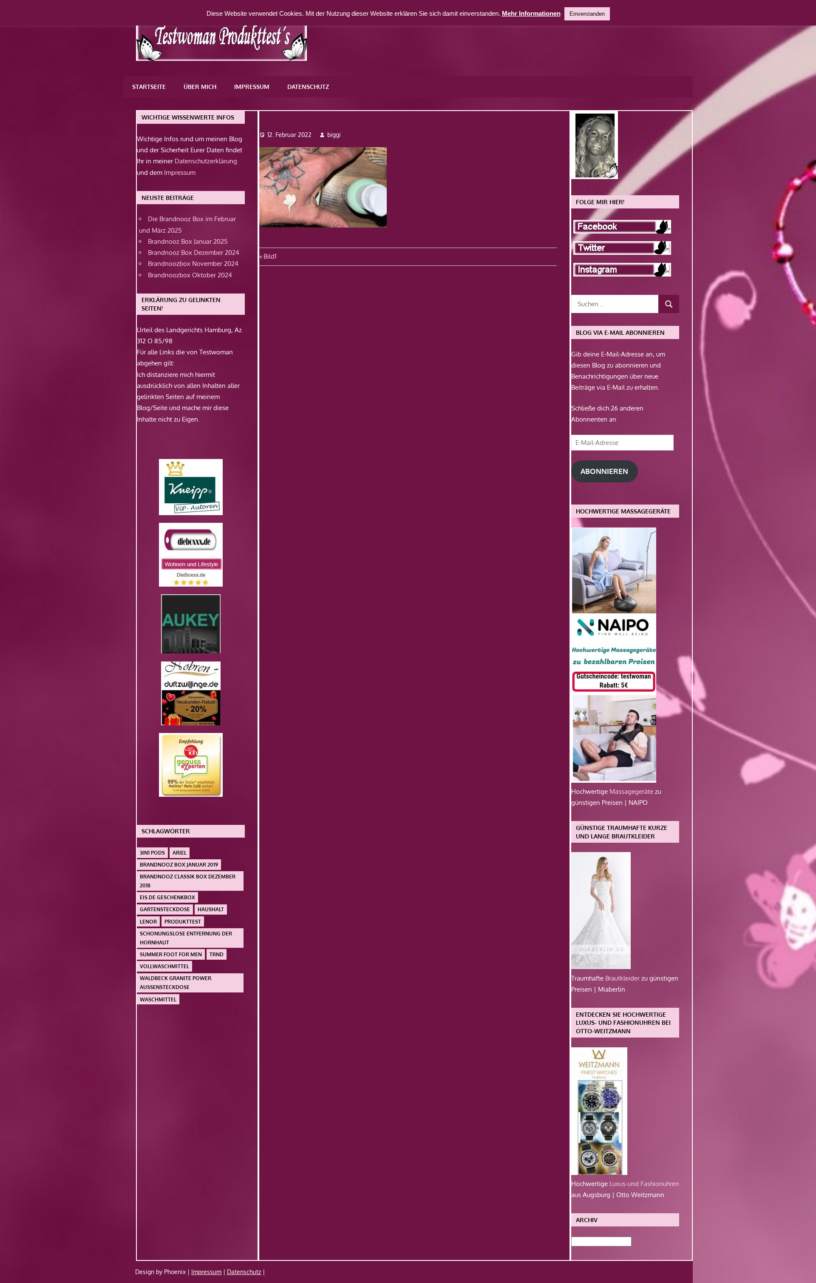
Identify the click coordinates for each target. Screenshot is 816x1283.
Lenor (148, 921)
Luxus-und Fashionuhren (644, 1184)
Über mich (200, 86)
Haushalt (211, 909)
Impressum (251, 86)
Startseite (149, 86)
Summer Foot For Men (171, 954)
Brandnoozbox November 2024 (193, 263)
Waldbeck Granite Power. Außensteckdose (176, 982)
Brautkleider (623, 978)
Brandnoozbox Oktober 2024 (190, 275)
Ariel (180, 853)
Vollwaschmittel (164, 966)
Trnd (217, 954)
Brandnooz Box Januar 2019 (179, 864)
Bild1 (270, 256)
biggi (334, 134)
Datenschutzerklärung (206, 161)
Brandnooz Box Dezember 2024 (193, 252)
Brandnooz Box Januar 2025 (188, 241)
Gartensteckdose (165, 909)
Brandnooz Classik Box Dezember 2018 (187, 881)
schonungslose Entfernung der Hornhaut (186, 938)
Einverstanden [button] (587, 14)
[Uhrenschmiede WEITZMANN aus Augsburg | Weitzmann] (599, 1173)
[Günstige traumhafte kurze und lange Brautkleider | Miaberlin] (601, 967)
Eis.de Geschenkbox (167, 897)
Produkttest (182, 921)
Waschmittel (158, 999)
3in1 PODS (152, 853)
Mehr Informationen (531, 13)
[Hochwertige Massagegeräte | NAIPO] (613, 780)
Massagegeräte (632, 791)
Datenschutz (308, 86)
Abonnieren (604, 471)
